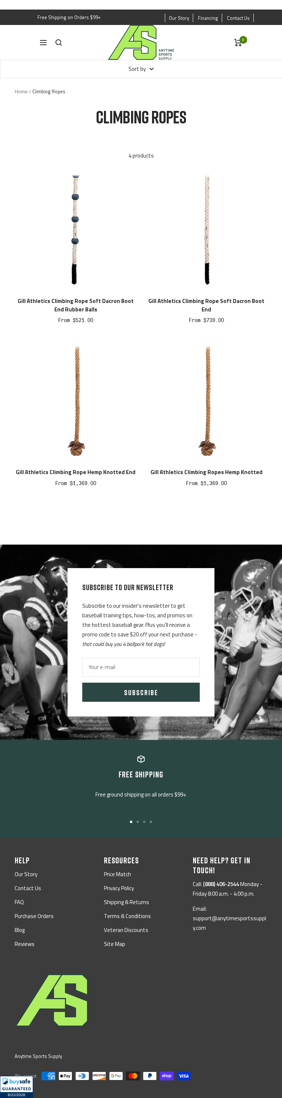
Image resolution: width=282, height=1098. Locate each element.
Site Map (114, 944)
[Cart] (238, 42)
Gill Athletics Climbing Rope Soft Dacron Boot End (206, 305)
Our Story (179, 18)
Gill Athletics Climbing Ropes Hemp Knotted (207, 472)
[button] (16, 1087)
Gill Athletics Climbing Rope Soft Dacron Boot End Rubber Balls (76, 305)
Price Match (117, 874)
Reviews (25, 944)
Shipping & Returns (126, 902)
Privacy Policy (119, 888)
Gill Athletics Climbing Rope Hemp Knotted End (75, 472)
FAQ (19, 902)
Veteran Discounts (126, 930)
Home (21, 91)
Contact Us (238, 18)
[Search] (58, 42)
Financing (208, 18)
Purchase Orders (34, 916)
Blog (20, 930)
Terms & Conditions (127, 916)
